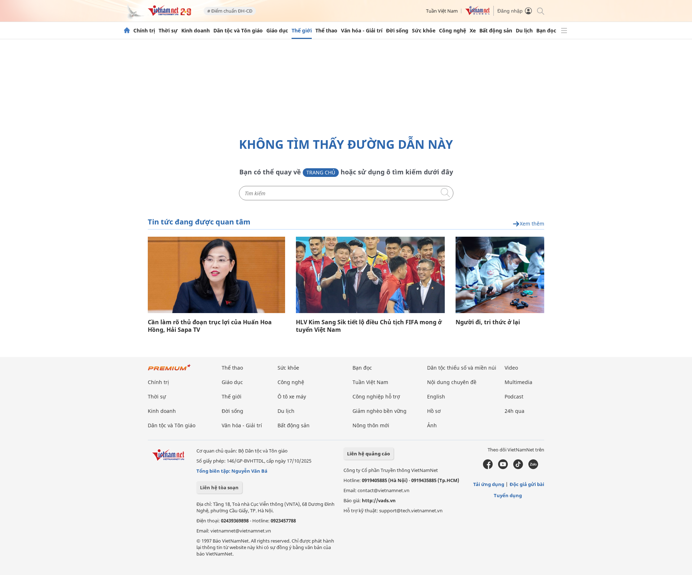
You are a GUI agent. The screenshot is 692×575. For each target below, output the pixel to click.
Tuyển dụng (508, 495)
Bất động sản (495, 30)
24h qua (514, 410)
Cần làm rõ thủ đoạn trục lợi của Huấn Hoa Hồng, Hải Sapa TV (210, 326)
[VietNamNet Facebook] (488, 467)
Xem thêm (532, 224)
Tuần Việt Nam (442, 11)
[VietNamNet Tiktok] (518, 467)
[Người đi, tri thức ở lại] (500, 275)
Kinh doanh (195, 30)
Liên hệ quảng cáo (368, 453)
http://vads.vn (379, 500)
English (436, 396)
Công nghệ (452, 30)
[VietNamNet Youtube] (503, 467)
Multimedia (518, 382)
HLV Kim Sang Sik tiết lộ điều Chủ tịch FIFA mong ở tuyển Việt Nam (369, 326)
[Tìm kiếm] (540, 10)
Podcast (514, 396)
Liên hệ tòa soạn (219, 487)
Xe (473, 30)
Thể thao (326, 30)
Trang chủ (320, 172)
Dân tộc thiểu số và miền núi (461, 367)
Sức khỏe (423, 30)
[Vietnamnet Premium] (169, 370)
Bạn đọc (546, 30)
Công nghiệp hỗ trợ (376, 396)
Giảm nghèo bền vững (379, 410)
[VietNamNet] (127, 30)
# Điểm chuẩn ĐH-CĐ (229, 11)
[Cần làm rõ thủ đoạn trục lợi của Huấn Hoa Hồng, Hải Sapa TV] (216, 275)
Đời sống (397, 30)
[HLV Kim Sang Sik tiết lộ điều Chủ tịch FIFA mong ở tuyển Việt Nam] (370, 275)
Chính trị (144, 30)
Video (511, 367)
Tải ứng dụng (488, 484)
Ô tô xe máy (292, 396)
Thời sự (168, 30)
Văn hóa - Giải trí (361, 30)
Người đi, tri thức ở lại (488, 322)
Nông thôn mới (370, 425)
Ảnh (432, 425)
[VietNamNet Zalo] (533, 467)
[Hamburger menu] (564, 30)
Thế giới (302, 30)
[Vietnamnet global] (477, 13)
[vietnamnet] (169, 14)
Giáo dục (277, 30)
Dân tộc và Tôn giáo (238, 30)
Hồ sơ (434, 410)
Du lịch (524, 30)
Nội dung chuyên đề (451, 382)
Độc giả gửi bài (527, 484)
